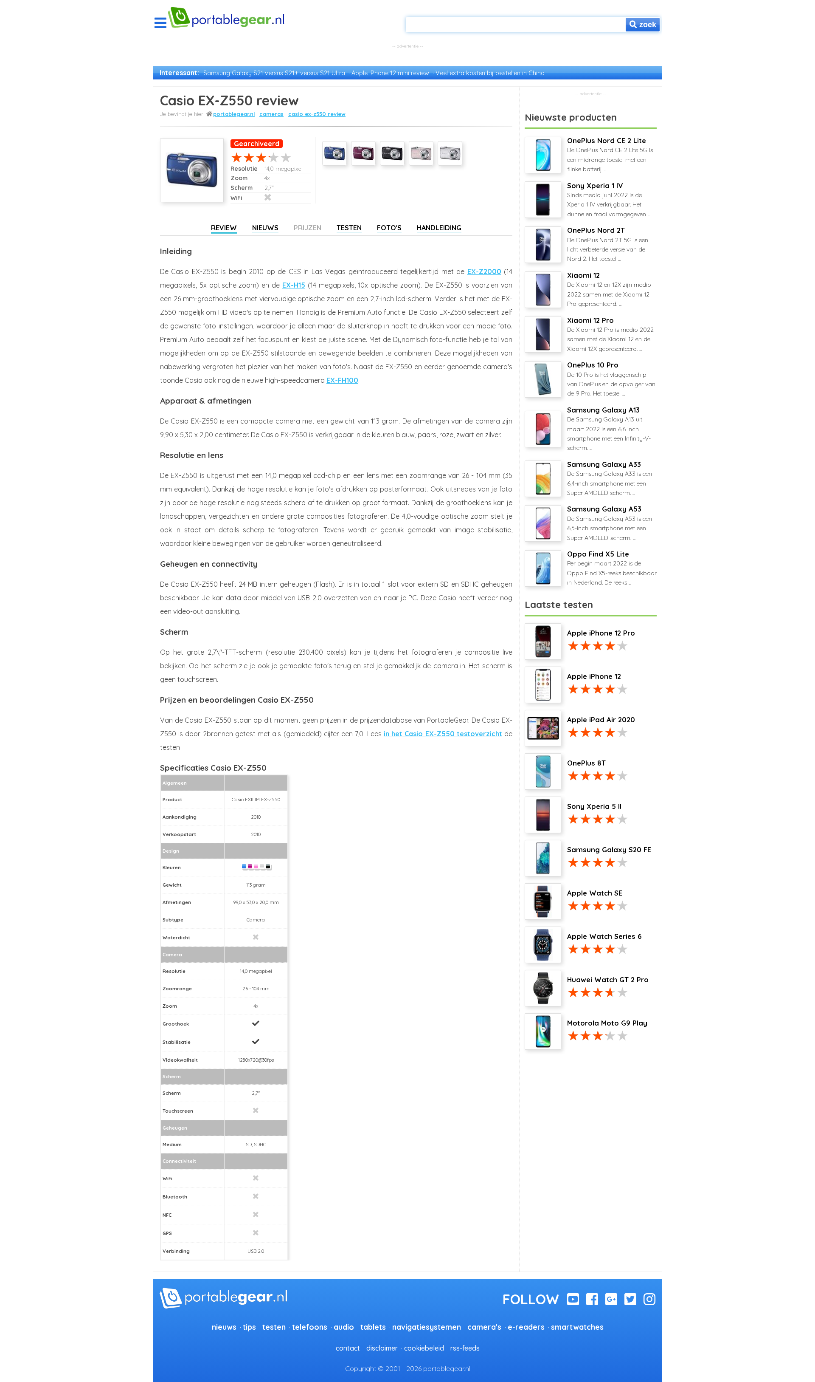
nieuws (224, 1326)
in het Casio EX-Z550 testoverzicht (443, 733)
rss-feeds (465, 1348)
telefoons (309, 1326)
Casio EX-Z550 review (317, 113)
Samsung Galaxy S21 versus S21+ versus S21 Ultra (274, 73)
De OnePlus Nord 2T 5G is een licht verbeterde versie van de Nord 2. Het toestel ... (607, 244)
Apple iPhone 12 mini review (390, 73)
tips (249, 1326)
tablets (373, 1326)
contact (348, 1348)
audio (344, 1326)
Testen (349, 227)
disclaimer (382, 1348)
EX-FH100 (342, 380)
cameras (271, 113)
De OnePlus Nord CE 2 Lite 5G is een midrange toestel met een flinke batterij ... (610, 154)
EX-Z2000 (484, 271)
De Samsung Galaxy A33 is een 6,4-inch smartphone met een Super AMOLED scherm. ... (609, 478)
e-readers (526, 1326)
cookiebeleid (424, 1348)
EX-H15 (293, 285)
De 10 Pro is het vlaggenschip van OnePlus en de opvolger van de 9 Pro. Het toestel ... (611, 379)
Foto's (389, 227)
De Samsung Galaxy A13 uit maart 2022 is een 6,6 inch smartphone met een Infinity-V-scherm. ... (609, 429)
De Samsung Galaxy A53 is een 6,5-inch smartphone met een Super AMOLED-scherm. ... (609, 523)
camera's (484, 1326)
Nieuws (265, 227)
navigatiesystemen (426, 1326)
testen (274, 1326)
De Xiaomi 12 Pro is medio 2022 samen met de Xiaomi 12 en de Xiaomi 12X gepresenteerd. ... (610, 334)
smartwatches (577, 1326)
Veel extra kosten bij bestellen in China (490, 73)
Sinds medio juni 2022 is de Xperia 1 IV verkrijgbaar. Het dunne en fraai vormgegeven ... (608, 199)
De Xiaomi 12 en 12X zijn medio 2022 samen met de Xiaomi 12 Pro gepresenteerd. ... (609, 289)
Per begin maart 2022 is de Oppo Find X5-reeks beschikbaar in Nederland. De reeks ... (612, 568)
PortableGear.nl (234, 113)
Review (224, 227)
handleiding (439, 227)
